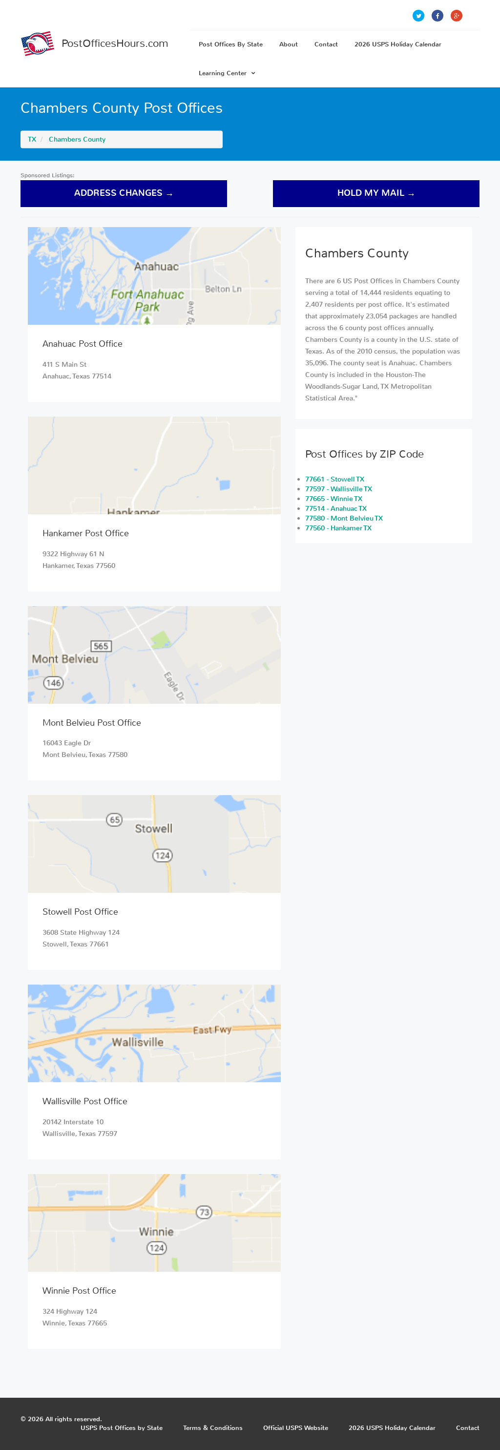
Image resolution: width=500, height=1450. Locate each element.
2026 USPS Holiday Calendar (397, 44)
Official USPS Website (295, 1428)
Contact (326, 44)
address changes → (124, 193)
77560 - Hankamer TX (338, 528)
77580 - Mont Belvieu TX (344, 518)
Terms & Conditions (213, 1428)
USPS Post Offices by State (122, 1428)
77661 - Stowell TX (334, 479)
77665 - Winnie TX (333, 499)
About (288, 44)
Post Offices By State (231, 44)
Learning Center (223, 73)
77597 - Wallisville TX (338, 489)
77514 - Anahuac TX (336, 508)
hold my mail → (376, 193)
